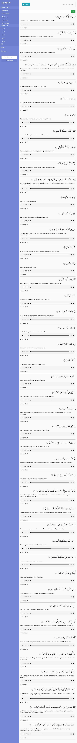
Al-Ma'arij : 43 (24, 720)
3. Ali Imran (5, 17)
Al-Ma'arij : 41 (24, 685)
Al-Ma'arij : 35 (24, 584)
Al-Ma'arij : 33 (24, 552)
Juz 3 (3, 35)
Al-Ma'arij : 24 (24, 404)
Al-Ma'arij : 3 (23, 60)
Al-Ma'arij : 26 (24, 438)
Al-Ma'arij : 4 (24, 78)
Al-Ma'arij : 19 (24, 323)
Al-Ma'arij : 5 (23, 94)
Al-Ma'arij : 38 (24, 633)
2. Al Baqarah (5, 13)
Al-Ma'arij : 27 (24, 454)
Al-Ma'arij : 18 (24, 307)
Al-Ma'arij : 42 (24, 702)
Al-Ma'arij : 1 (23, 28)
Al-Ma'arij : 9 (23, 158)
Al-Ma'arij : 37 (24, 617)
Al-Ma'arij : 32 (24, 536)
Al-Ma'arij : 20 (24, 339)
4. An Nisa (5, 20)
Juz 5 (3, 41)
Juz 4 (3, 38)
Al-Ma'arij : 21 (24, 355)
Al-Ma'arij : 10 (24, 175)
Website (64, 4)
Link (2, 44)
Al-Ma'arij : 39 (24, 649)
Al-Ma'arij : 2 (23, 44)
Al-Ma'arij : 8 (23, 142)
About (3, 47)
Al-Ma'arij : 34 (24, 568)
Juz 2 (3, 32)
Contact (3, 51)
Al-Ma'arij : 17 (24, 291)
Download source (9, 57)
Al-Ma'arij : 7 (23, 126)
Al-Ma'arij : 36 (24, 601)
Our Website (9, 60)
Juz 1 (3, 28)
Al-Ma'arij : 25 (24, 421)
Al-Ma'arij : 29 (24, 486)
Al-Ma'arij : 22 (24, 371)
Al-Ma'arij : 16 (24, 275)
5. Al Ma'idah (5, 23)
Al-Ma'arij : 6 (23, 110)
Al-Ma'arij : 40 (24, 667)
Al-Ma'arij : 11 (23, 192)
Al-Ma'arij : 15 (24, 258)
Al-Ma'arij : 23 (24, 388)
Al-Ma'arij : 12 (24, 208)
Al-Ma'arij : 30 (24, 504)
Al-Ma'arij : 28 (24, 470)
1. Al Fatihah (5, 10)
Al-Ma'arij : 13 (24, 225)
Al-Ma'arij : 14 (24, 242)
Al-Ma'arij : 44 (24, 738)
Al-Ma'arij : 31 (24, 520)
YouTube (70, 4)
